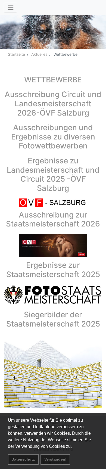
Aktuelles (38, 54)
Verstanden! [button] (55, 459)
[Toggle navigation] (10, 7)
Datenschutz (23, 459)
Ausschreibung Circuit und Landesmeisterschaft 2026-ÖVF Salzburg (53, 103)
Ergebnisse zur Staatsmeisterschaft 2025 (53, 269)
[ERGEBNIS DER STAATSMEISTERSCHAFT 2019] (53, 295)
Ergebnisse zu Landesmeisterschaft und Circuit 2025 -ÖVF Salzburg (53, 174)
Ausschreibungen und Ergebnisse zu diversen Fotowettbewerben (53, 136)
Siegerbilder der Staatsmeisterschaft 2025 (53, 319)
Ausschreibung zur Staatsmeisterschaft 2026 (53, 219)
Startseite (16, 54)
